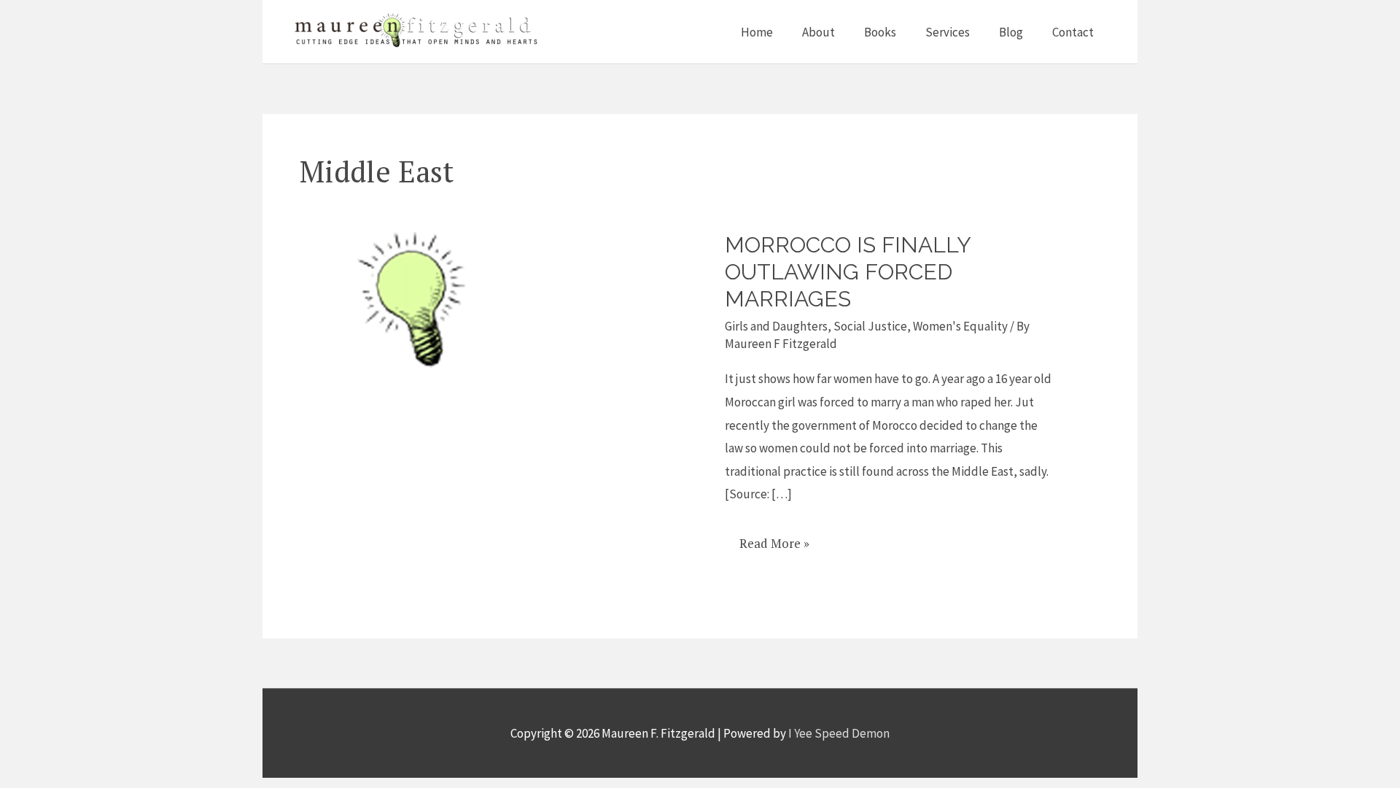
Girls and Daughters (776, 326)
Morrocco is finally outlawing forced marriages (848, 272)
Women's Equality (960, 326)
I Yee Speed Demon (839, 733)
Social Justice (870, 326)
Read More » (774, 538)
